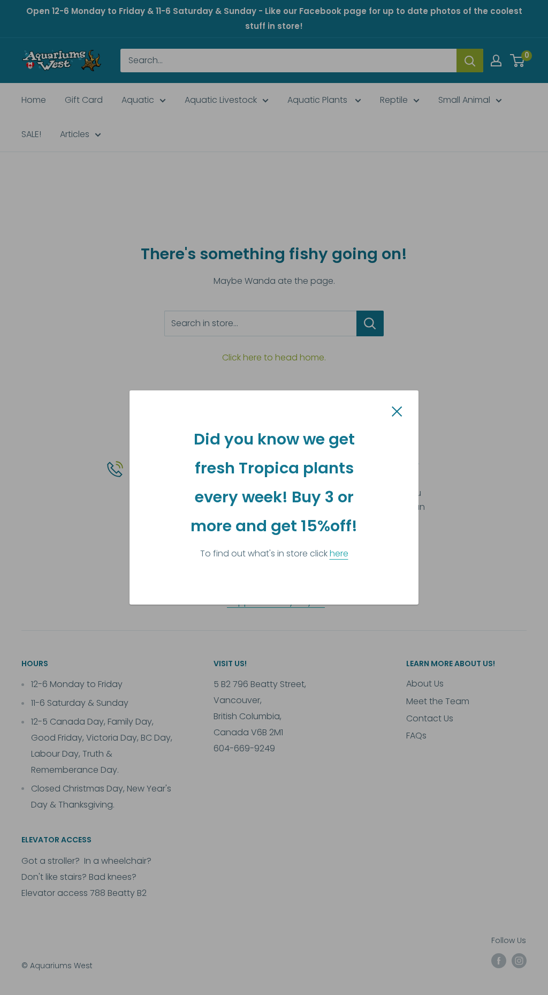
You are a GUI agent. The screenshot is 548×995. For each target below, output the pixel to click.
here (339, 553)
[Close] (397, 411)
